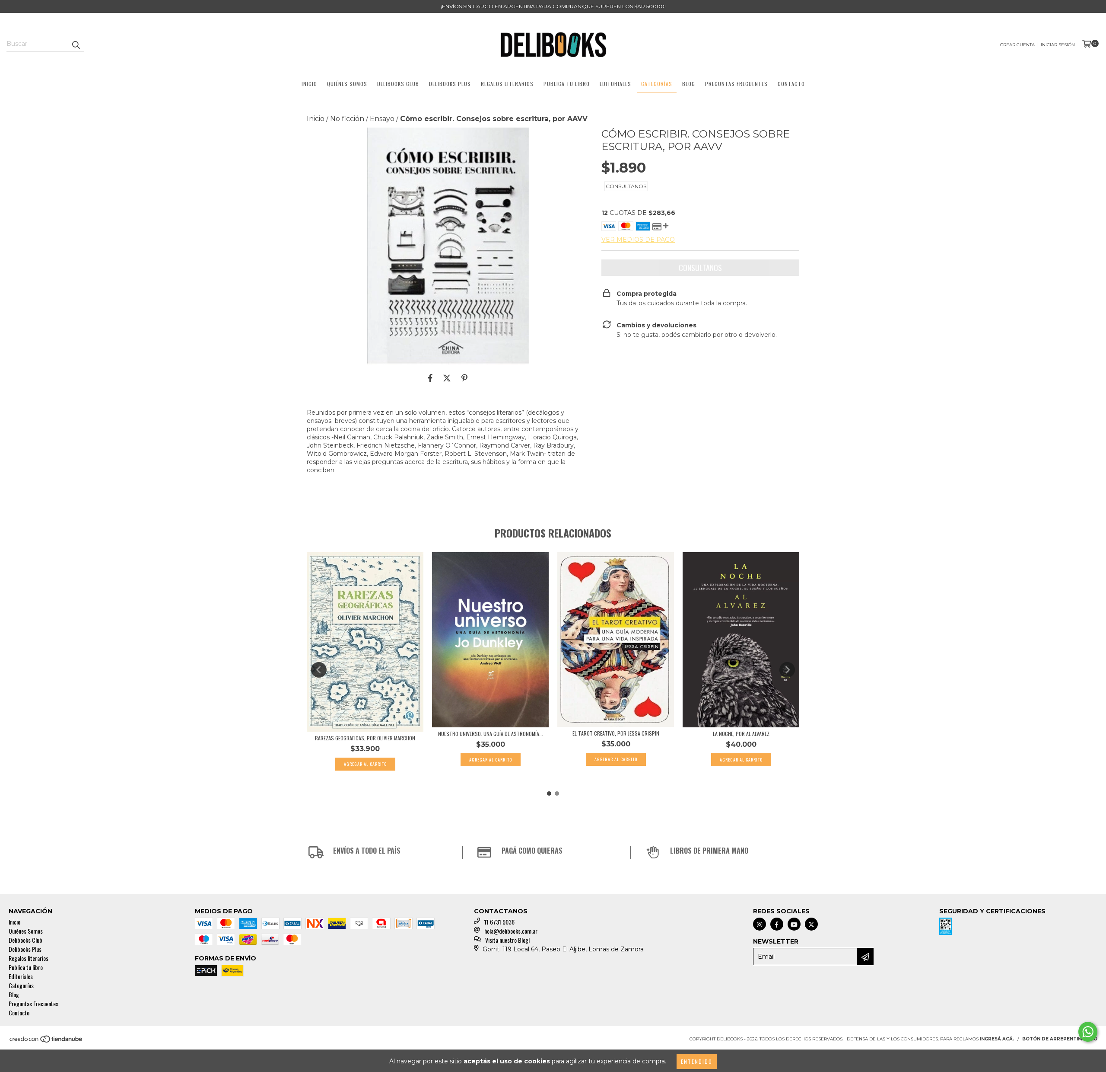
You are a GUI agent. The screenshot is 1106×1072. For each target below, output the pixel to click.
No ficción (347, 119)
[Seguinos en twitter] (811, 924)
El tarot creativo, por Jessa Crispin (615, 733)
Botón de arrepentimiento (1059, 1039)
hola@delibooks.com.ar (510, 930)
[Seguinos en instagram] (759, 924)
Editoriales (615, 83)
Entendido (696, 1061)
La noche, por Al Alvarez (741, 733)
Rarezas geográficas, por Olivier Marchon (365, 738)
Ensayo (382, 119)
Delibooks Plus (450, 83)
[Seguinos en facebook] (776, 924)
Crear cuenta (1017, 45)
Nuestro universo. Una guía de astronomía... (490, 733)
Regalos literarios (507, 83)
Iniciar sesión (1058, 45)
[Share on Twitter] (447, 378)
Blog (688, 83)
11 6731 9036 (499, 921)
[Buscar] (75, 43)
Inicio (309, 83)
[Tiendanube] (46, 1041)
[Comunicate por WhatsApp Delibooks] (1087, 1032)
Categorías (656, 83)
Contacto (791, 83)
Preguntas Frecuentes (736, 83)
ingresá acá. (997, 1039)
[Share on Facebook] (430, 378)
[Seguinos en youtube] (794, 924)
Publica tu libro (566, 83)
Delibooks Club (398, 83)
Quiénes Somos (347, 83)
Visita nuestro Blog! (507, 939)
